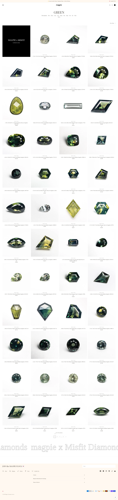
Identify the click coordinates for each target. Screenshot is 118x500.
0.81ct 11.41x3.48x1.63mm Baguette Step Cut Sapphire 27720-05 (73, 123)
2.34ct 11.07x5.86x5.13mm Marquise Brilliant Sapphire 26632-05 (101, 429)
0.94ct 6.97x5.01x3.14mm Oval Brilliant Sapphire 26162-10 (44, 122)
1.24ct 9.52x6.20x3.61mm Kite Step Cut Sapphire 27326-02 (44, 89)
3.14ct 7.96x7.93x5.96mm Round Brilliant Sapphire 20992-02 (73, 361)
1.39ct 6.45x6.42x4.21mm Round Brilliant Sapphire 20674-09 (16, 190)
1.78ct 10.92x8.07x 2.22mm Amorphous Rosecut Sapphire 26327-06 (16, 123)
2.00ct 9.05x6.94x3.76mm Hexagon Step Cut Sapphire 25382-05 (73, 295)
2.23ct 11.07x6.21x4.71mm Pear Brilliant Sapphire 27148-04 (16, 225)
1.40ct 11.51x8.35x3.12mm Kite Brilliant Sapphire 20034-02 (101, 294)
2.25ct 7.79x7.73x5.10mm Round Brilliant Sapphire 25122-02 (45, 361)
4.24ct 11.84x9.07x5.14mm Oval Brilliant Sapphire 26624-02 (16, 157)
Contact (34, 474)
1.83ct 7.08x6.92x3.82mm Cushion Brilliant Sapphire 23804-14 (73, 157)
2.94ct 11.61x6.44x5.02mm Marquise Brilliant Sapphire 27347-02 (16, 260)
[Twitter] (102, 471)
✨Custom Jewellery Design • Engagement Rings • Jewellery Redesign (59, 1)
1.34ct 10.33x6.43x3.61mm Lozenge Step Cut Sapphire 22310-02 (16, 429)
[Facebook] (99, 471)
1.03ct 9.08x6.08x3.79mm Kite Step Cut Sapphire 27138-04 (73, 56)
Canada (113, 1)
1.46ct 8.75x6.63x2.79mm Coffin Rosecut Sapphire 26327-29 (16, 328)
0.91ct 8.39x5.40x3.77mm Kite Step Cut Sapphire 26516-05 (16, 89)
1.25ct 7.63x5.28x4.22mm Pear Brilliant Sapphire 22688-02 (44, 225)
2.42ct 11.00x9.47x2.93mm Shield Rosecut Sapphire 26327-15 (45, 328)
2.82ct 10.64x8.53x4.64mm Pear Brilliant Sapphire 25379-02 (73, 89)
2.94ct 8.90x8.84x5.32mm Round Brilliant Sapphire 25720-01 (16, 361)
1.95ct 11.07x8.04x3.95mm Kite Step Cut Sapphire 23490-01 (45, 259)
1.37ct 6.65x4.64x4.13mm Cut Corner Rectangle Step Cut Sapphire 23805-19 (73, 260)
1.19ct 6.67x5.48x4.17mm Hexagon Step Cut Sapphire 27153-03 (73, 191)
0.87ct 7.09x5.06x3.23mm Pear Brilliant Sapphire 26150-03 (16, 294)
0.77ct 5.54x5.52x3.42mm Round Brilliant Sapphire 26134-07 (102, 361)
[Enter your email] (114, 466)
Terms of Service (36, 482)
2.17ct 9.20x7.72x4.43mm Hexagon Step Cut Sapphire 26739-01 (102, 226)
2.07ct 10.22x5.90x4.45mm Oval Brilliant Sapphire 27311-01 (45, 157)
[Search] (112, 5)
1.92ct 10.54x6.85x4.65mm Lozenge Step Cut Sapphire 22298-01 (45, 429)
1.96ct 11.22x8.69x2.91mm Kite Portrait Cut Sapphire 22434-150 (73, 226)
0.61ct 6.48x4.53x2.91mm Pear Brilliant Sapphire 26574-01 (44, 294)
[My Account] (110, 5)
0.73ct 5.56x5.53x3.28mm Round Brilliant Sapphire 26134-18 (73, 395)
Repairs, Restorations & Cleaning (39, 478)
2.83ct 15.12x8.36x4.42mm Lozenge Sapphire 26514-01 (102, 122)
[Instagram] (105, 471)
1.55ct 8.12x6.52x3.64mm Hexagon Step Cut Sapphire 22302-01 (45, 191)
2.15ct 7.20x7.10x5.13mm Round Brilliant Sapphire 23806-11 (102, 328)
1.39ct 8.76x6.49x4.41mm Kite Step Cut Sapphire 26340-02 (101, 190)
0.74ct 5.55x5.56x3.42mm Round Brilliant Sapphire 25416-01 (45, 56)
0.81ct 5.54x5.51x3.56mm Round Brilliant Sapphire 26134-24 (16, 395)
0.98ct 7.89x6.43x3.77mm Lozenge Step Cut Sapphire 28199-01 (101, 157)
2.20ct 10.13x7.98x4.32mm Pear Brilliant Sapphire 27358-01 (101, 89)
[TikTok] (111, 471)
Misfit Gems (45, 54)
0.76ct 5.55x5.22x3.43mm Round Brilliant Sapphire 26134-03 (102, 395)
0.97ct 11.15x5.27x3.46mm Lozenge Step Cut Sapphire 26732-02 (73, 429)
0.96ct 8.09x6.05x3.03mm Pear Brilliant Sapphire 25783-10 (101, 259)
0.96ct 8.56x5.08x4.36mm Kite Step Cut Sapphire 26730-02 (101, 56)
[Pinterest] (108, 471)
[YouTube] (114, 471)
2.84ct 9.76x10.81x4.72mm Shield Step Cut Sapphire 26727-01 (73, 328)
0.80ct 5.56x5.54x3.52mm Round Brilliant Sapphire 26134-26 (45, 395)
